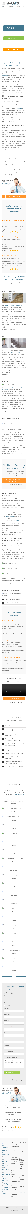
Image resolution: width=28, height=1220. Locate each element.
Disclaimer (13, 1209)
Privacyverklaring (19, 1209)
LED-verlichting (9, 516)
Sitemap (17, 1207)
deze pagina (18, 584)
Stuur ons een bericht (21, 1147)
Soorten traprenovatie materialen (5, 1169)
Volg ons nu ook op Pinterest (22, 1192)
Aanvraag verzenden (12, 1072)
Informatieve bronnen (14, 1210)
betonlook (19, 108)
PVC (9, 796)
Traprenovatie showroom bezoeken (6, 1189)
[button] (14, 599)
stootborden (16, 520)
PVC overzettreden (15, 352)
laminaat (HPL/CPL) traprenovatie (13, 305)
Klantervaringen (6, 1158)
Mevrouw (8, 1005)
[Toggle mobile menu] (25, 2)
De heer (8, 1002)
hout (13, 796)
